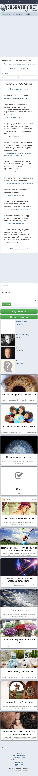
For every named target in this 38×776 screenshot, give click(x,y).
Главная (4, 748)
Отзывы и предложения (20, 760)
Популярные (17, 14)
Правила (19, 753)
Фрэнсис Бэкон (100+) (14, 117)
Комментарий (6, 292)
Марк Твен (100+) (12, 172)
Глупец (6, 73)
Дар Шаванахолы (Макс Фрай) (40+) (18, 209)
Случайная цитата (20, 317)
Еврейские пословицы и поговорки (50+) (20, 183)
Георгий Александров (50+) (15, 224)
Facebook (20, 762)
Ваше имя (5, 285)
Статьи (10, 2)
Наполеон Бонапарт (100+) (15, 195)
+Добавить (6, 14)
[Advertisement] (19, 37)
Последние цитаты (19, 757)
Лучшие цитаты (20, 311)
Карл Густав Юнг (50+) (14, 136)
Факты (16, 2)
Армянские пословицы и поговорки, (20, 64)
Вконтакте (20, 764)
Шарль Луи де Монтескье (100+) (17, 98)
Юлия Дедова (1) (12, 243)
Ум (2, 73)
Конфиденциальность (19, 755)
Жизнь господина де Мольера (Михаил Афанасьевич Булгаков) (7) (18, 154)
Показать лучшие (19, 89)
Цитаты (3, 2)
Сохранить (6, 304)
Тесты (21, 2)
